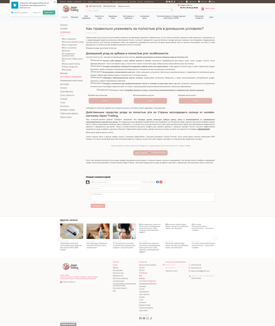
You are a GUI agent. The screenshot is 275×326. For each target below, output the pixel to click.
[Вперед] (215, 239)
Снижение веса (144, 17)
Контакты (64, 106)
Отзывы (63, 99)
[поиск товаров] (171, 10)
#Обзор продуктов (70, 67)
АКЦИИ (69, 1)
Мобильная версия (68, 282)
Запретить (37, 12)
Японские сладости (199, 17)
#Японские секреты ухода (73, 42)
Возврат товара (67, 110)
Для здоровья (86, 17)
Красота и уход (99, 17)
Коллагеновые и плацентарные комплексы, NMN (171, 17)
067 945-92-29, (95, 6)
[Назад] (60, 239)
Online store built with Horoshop (69, 321)
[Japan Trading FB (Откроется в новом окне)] (167, 1)
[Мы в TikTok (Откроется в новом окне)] (174, 1)
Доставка (133, 1)
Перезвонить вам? (124, 6)
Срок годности (67, 95)
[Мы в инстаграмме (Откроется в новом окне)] (172, 1)
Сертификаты (148, 1)
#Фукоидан (66, 70)
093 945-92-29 (109, 6)
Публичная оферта (69, 113)
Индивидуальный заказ (120, 1)
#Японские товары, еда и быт (72, 60)
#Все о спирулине (69, 45)
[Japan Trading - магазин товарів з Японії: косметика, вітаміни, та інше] (70, 266)
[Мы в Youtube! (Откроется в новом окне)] (169, 1)
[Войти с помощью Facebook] (157, 182)
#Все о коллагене (69, 48)
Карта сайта (66, 117)
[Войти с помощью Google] (161, 182)
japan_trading (142, 153)
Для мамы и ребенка (128, 17)
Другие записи (69, 220)
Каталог (63, 1)
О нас (62, 102)
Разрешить (49, 12)
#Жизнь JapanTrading (71, 64)
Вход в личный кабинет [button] (147, 265)
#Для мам (66, 51)
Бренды (90, 1)
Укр (179, 1)
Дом (211, 17)
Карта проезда (196, 278)
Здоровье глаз (112, 17)
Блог (84, 1)
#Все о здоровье (69, 39)
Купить (105, 101)
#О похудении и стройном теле (68, 55)
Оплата (140, 1)
